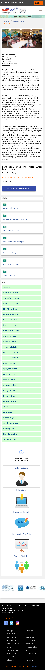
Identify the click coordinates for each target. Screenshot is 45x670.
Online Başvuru (21, 468)
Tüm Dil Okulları (12, 657)
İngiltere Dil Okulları (10, 325)
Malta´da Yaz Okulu (10, 309)
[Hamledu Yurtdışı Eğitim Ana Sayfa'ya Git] (13, 10)
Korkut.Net (35, 666)
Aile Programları (9, 428)
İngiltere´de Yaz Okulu (11, 293)
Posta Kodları (30, 657)
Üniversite (6, 407)
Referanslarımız (12, 640)
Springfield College (10, 253)
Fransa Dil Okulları (9, 396)
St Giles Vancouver (22, 16)
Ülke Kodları (29, 660)
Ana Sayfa (7, 21)
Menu (40, 11)
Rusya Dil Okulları (9, 363)
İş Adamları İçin (8, 418)
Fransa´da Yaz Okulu (10, 320)
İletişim (28, 634)
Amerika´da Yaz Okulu (11, 298)
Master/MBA (7, 412)
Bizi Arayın (21, 446)
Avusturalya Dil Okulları (11, 358)
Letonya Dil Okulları (10, 390)
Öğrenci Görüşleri (21, 556)
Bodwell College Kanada (12, 264)
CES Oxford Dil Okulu (11, 230)
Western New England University (15, 219)
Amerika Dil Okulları (10, 336)
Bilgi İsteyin (21, 490)
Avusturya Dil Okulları (10, 352)
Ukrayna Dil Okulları (10, 439)
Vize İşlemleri (11, 637)
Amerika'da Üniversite (14, 650)
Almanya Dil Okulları (10, 347)
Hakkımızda (29, 631)
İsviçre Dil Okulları (9, 385)
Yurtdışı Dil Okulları (13, 644)
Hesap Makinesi (31, 653)
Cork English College (10, 208)
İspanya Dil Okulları (10, 369)
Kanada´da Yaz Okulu (10, 314)
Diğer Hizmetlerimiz (10, 434)
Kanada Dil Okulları (19, 21)
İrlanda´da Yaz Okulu (10, 304)
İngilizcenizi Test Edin (21, 534)
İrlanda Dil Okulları (9, 342)
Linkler (9, 647)
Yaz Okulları (7, 287)
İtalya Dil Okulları (9, 380)
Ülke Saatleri (11, 660)
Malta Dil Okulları (9, 374)
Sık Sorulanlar (11, 634)
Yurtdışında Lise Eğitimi (11, 331)
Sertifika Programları (10, 423)
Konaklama (29, 650)
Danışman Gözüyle (21, 512)
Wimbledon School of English (14, 241)
